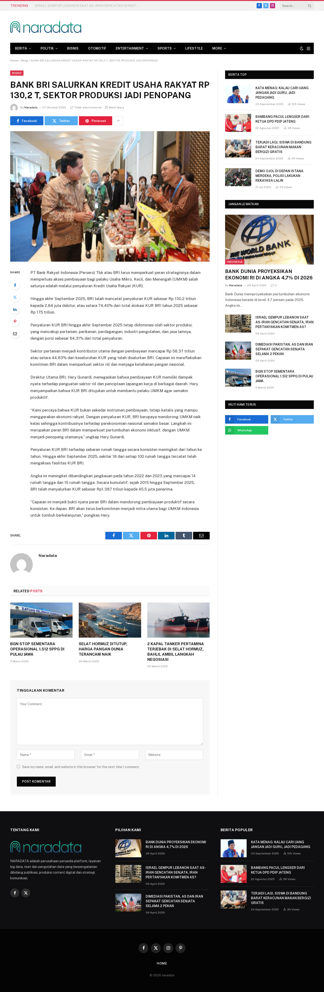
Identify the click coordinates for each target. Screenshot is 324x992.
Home (14, 60)
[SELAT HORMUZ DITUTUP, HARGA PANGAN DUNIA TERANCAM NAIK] (110, 620)
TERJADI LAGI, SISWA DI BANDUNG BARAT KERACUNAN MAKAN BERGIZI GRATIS (283, 147)
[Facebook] (15, 285)
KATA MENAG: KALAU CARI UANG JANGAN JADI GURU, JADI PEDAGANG (282, 92)
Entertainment (130, 48)
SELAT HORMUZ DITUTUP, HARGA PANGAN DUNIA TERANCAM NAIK (103, 649)
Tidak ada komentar (88, 107)
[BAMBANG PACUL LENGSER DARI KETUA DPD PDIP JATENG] (238, 123)
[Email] (15, 333)
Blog (24, 60)
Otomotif (97, 48)
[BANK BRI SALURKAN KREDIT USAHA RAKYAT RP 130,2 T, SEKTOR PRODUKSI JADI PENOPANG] (110, 196)
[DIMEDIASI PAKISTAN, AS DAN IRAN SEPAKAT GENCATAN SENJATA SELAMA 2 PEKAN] (238, 351)
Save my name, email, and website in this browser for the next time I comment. (81, 767)
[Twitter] (15, 297)
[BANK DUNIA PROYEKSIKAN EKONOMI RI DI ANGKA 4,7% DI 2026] (269, 239)
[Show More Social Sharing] (118, 120)
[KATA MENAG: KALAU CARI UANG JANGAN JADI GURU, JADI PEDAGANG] (238, 94)
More (217, 48)
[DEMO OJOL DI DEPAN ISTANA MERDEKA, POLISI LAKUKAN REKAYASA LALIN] (238, 177)
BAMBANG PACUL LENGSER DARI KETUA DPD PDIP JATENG (282, 119)
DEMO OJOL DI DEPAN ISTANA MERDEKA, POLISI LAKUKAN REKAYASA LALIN (279, 175)
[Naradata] (45, 26)
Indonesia (234, 261)
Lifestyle (194, 48)
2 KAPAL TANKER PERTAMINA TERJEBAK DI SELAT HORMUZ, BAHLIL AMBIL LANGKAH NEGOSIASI (175, 652)
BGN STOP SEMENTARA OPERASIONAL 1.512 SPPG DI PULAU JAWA (37, 649)
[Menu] (308, 48)
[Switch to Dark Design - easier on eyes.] (302, 48)
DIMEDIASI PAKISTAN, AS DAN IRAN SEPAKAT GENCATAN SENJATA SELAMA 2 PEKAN (284, 349)
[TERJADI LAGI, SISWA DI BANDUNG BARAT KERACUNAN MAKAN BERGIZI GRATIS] (238, 148)
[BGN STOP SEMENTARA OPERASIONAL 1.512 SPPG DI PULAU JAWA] (41, 620)
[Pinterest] (15, 321)
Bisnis (73, 48)
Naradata (30, 107)
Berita (21, 48)
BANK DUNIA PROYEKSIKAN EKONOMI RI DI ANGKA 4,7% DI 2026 (269, 275)
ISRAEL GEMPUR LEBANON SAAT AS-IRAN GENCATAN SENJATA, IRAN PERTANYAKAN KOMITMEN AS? (88, 6)
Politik (47, 48)
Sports (164, 48)
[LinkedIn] (15, 309)
